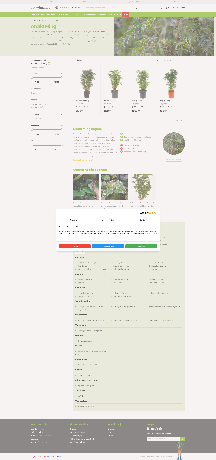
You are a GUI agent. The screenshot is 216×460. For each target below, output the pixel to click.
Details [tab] (142, 220)
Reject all (75, 246)
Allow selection (108, 246)
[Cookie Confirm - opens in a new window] (148, 213)
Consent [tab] (73, 220)
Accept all (141, 246)
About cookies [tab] (108, 220)
